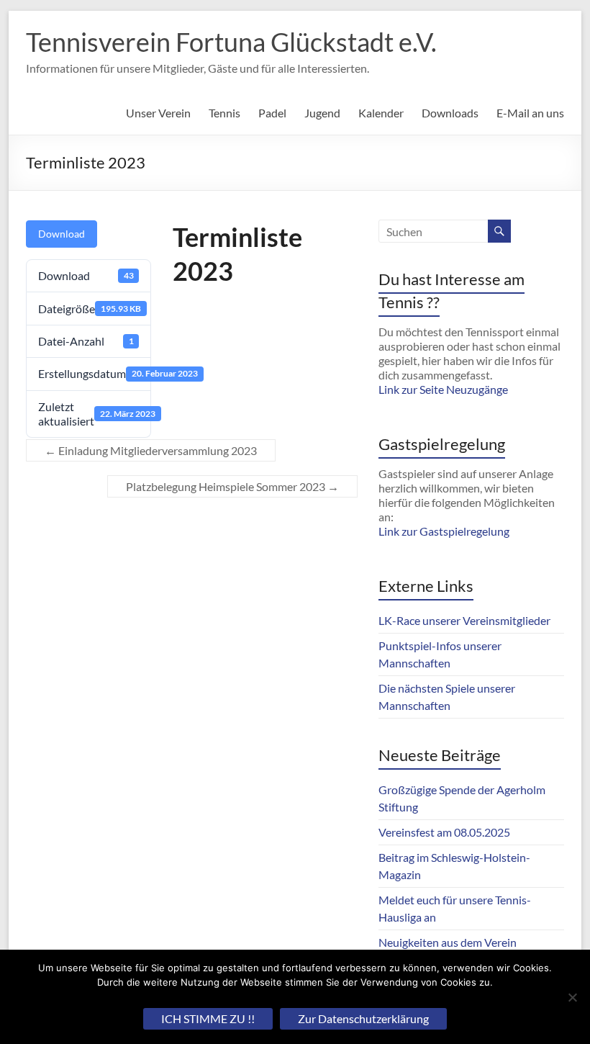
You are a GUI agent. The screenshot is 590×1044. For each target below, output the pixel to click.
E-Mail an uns (530, 113)
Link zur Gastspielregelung (443, 531)
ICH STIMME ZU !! (208, 1018)
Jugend (322, 113)
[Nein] (572, 997)
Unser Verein (158, 113)
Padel (272, 113)
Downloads (450, 113)
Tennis (224, 113)
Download (61, 234)
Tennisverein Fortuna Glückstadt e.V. (231, 42)
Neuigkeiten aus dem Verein (447, 942)
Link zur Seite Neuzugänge (443, 389)
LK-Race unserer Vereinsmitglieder (464, 620)
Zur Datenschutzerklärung (363, 1018)
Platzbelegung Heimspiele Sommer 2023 (232, 486)
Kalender (381, 113)
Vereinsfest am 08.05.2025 (444, 832)
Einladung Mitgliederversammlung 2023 (151, 450)
